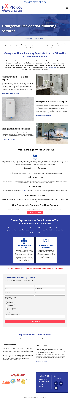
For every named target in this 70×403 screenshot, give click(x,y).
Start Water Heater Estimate (43, 115)
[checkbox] (35, 305)
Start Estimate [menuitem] (28, 38)
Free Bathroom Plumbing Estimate (10, 93)
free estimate (51, 67)
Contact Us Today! (35, 212)
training (25, 190)
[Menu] (66, 8)
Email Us (42, 386)
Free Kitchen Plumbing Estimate (10, 139)
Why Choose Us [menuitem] (39, 38)
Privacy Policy (43, 397)
